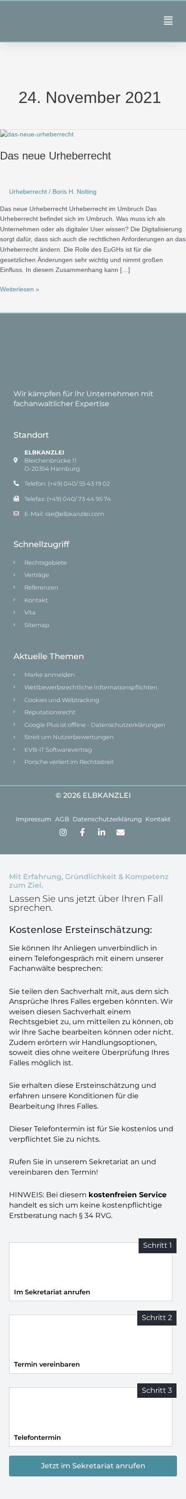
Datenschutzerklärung (107, 819)
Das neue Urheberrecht (55, 156)
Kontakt (158, 819)
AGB (62, 819)
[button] (132, 21)
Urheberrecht (28, 191)
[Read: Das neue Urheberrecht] (37, 134)
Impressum (33, 819)
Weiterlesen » (19, 289)
